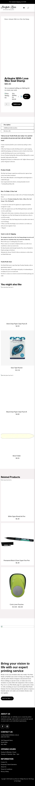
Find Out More (6, 698)
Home (6, 19)
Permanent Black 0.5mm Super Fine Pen (17, 560)
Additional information (10, 128)
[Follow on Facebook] (2, 726)
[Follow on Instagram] (7, 726)
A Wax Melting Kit (9, 201)
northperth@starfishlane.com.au (10, 735)
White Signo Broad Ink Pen (16, 516)
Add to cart (26, 96)
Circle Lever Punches (17, 604)
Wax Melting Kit (14, 95)
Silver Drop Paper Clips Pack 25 (16, 324)
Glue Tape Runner (17, 368)
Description (7, 124)
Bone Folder (17, 456)
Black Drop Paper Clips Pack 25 (16, 412)
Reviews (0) (7, 131)
